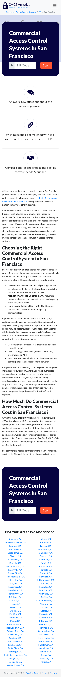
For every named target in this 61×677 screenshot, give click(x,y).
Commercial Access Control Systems (21, 12)
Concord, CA (46, 556)
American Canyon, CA (15, 542)
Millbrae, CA (15, 597)
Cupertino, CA (15, 559)
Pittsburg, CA (45, 620)
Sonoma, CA (46, 651)
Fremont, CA (46, 573)
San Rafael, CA (15, 644)
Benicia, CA (45, 546)
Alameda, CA (15, 539)
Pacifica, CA (15, 614)
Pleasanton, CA (45, 624)
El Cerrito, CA (45, 566)
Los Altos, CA (45, 586)
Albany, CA (45, 539)
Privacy (53, 673)
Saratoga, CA (15, 651)
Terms (44, 673)
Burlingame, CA (15, 552)
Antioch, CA (46, 542)
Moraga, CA (15, 600)
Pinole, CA (15, 620)
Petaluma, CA (15, 617)
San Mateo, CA (15, 641)
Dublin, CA (46, 563)
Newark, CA (46, 603)
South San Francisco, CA (15, 655)
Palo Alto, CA (45, 614)
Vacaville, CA (15, 661)
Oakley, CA (15, 610)
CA (40, 12)
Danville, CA (15, 563)
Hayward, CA (45, 576)
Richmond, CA (46, 627)
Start (46, 65)
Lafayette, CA (15, 583)
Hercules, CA (15, 580)
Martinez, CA (45, 590)
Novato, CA (15, 607)
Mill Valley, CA (46, 593)
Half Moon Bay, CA (15, 576)
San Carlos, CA (46, 634)
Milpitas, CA (46, 597)
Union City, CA (46, 658)
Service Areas (32, 673)
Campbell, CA (45, 552)
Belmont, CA (15, 546)
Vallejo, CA (45, 661)
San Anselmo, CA (46, 631)
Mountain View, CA (45, 600)
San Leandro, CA (46, 638)
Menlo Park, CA (15, 593)
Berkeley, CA (15, 549)
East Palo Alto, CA (15, 566)
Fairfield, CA (46, 569)
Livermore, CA (15, 586)
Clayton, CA (15, 556)
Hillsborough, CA (45, 580)
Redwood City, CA (15, 627)
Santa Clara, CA (15, 648)
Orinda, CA (45, 610)
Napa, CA (15, 603)
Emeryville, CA (15, 569)
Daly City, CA (45, 559)
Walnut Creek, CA (15, 665)
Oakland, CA (46, 607)
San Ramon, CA (45, 644)
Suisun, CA (46, 655)
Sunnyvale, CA (15, 658)
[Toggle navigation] (55, 5)
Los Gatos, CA (15, 590)
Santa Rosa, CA (45, 648)
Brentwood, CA (45, 549)
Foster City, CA (15, 573)
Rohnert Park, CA (15, 631)
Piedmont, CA (45, 617)
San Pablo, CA (46, 641)
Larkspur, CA (46, 583)
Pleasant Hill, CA (15, 624)
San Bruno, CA (15, 634)
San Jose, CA (15, 638)
